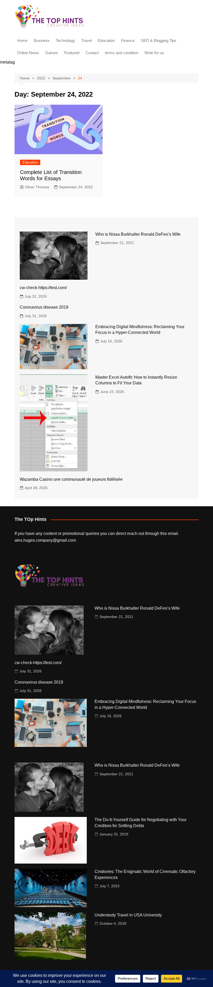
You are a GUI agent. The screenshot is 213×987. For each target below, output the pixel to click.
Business (42, 40)
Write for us (154, 53)
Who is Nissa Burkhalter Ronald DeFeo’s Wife (138, 234)
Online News (28, 53)
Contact (92, 53)
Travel (86, 40)
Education (106, 40)
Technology (65, 40)
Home (22, 40)
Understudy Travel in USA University (128, 915)
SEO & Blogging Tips (158, 40)
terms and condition (121, 53)
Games (51, 53)
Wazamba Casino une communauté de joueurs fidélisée (71, 479)
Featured (71, 53)
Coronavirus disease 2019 (44, 307)
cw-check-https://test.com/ (43, 287)
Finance (128, 40)
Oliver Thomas (37, 187)
